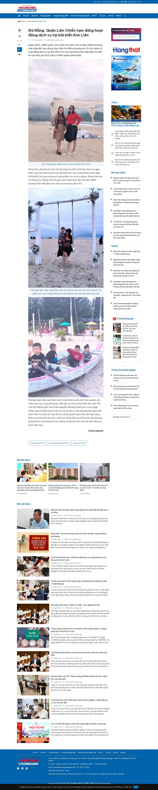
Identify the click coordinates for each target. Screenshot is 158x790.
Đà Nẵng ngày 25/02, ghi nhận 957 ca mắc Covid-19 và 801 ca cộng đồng (94, 487)
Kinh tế (35, 15)
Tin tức (26, 15)
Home (22, 21)
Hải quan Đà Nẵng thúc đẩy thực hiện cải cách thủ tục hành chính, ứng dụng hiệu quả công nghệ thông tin (31, 487)
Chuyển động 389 (61, 15)
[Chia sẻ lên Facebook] (19, 30)
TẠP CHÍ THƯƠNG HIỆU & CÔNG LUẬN (78, 783)
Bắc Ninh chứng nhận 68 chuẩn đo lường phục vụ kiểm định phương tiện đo (126, 202)
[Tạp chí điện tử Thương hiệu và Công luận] (28, 761)
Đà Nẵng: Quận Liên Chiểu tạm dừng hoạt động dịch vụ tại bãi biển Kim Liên (65, 32)
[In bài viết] (19, 36)
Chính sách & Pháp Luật (36, 21)
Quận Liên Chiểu (79, 443)
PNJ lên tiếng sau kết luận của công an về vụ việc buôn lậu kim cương (125, 377)
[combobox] (126, 37)
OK (136, 787)
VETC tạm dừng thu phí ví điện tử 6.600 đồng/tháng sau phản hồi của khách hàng (126, 397)
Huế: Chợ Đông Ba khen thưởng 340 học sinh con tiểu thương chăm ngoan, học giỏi (125, 306)
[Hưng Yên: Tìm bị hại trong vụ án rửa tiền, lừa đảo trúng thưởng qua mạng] (33, 542)
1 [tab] (124, 362)
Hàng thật (97, 2)
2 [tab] (128, 362)
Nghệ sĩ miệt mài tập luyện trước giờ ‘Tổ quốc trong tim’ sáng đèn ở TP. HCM (127, 180)
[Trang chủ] (19, 15)
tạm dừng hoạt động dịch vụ (59, 443)
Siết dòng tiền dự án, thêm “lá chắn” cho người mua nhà (75, 605)
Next (138, 361)
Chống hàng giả (125, 318)
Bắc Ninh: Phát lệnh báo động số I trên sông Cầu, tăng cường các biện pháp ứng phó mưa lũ (126, 273)
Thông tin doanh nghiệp (123, 370)
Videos (118, 15)
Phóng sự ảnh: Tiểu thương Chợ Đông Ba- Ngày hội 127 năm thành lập (127, 295)
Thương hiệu (45, 15)
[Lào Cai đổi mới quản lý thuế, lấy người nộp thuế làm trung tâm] (33, 732)
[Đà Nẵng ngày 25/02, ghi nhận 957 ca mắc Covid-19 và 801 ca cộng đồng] (95, 472)
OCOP (94, 15)
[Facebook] (18, 768)
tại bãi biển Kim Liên (38, 443)
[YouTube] (22, 768)
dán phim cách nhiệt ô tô (121, 417)
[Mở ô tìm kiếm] (125, 15)
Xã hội (110, 15)
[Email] (27, 768)
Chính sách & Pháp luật (79, 15)
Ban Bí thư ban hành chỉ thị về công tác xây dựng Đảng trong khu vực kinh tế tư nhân (127, 235)
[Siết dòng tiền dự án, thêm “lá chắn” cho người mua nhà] (33, 614)
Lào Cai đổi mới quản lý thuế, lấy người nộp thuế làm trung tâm (78, 724)
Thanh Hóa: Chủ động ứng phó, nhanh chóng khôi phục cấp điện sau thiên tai (126, 224)
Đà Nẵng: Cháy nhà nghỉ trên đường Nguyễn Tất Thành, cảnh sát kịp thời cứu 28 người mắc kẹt (126, 213)
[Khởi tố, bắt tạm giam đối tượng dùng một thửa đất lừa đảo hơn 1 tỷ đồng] (33, 519)
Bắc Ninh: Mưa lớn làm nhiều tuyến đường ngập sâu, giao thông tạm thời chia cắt (126, 262)
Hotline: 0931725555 (109, 2)
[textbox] (126, 37)
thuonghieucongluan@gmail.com (64, 767)
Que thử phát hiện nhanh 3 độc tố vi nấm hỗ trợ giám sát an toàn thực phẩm (126, 191)
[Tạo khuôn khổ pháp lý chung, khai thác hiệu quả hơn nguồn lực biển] (33, 661)
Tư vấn (102, 15)
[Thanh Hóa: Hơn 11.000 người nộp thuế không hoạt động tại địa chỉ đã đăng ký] (33, 590)
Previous (114, 361)
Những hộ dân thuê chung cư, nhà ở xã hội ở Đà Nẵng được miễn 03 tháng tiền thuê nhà (63, 487)
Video (114, 102)
